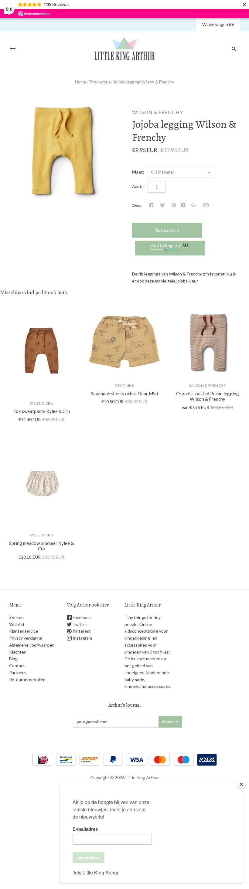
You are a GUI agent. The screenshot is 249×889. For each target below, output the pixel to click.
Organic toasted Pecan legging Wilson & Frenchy (207, 396)
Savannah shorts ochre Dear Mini (124, 393)
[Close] (241, 784)
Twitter (79, 624)
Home (80, 81)
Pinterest (81, 631)
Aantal (138, 186)
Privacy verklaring (25, 638)
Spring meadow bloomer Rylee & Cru (41, 546)
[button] (170, 248)
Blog (13, 658)
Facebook (81, 617)
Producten (100, 81)
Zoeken (16, 617)
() (218, 24)
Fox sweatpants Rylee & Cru (41, 411)
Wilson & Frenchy (157, 112)
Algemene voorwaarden (31, 644)
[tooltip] (186, 245)
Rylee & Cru (41, 403)
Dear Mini (124, 385)
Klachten (17, 651)
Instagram (82, 638)
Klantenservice (23, 631)
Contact (17, 665)
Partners (17, 672)
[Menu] (12, 49)
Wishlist (17, 624)
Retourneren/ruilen (27, 679)
